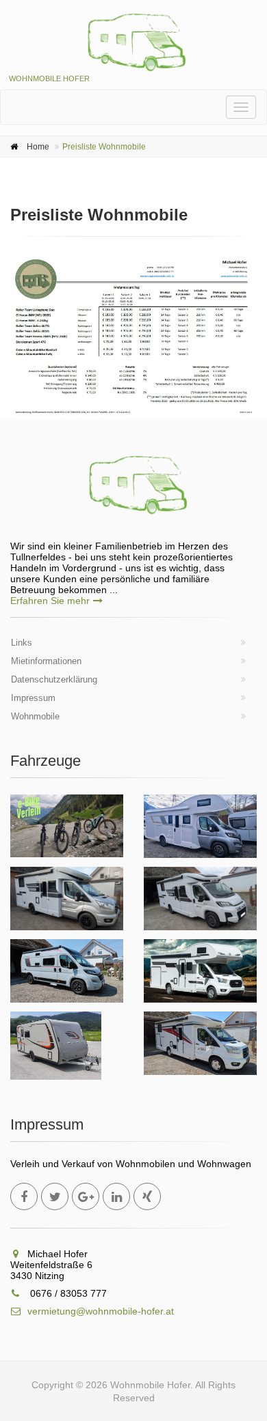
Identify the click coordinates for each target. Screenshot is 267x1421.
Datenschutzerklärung (54, 679)
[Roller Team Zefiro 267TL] (200, 898)
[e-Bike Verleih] (66, 825)
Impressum (33, 698)
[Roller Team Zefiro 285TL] (66, 898)
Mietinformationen (46, 661)
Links (21, 642)
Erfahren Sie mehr (50, 600)
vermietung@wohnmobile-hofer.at (100, 1311)
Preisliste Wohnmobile (104, 147)
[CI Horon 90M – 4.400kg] (200, 826)
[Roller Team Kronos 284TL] (200, 1043)
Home (38, 147)
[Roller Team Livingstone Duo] (66, 971)
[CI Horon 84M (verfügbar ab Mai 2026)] (200, 971)
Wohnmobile (35, 716)
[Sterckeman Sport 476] (55, 1045)
